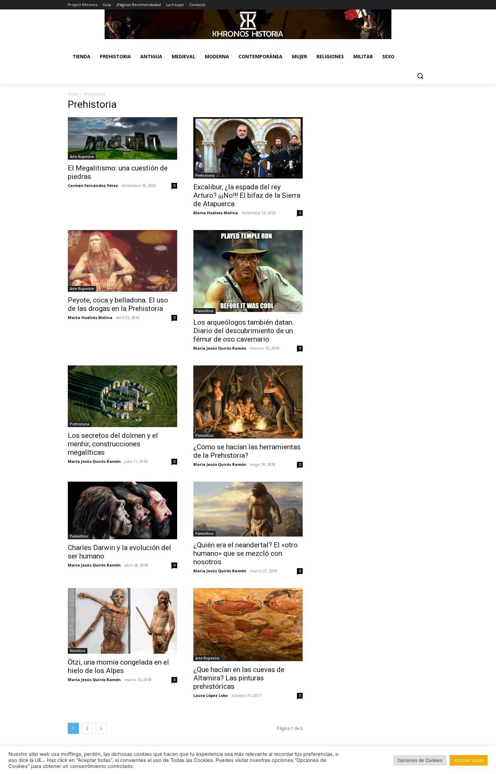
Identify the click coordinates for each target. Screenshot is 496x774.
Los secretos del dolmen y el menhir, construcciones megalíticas (113, 443)
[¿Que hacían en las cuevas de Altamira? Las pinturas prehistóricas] (248, 624)
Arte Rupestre (82, 156)
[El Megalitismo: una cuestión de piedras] (122, 138)
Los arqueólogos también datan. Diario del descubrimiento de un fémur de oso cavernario (243, 330)
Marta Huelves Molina (215, 212)
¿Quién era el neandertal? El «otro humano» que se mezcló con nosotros (245, 553)
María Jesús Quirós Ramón (219, 348)
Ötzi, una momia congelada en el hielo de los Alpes (118, 666)
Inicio (73, 94)
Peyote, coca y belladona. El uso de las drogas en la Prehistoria (118, 304)
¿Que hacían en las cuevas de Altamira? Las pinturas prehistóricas (238, 678)
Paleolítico (204, 311)
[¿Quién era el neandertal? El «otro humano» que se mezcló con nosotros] (248, 509)
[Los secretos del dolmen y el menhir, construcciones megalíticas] (122, 396)
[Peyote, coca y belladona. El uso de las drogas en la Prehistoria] (122, 260)
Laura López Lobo (210, 695)
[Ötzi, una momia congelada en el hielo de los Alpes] (122, 621)
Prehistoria (205, 175)
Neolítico (77, 650)
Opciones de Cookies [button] (419, 760)
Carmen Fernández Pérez (93, 185)
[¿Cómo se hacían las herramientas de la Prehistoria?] (248, 402)
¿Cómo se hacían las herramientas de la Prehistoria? (247, 451)
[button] (420, 76)
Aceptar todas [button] (469, 760)
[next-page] (101, 728)
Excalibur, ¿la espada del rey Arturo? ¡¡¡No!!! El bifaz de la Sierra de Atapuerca (246, 195)
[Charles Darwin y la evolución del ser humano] (122, 510)
